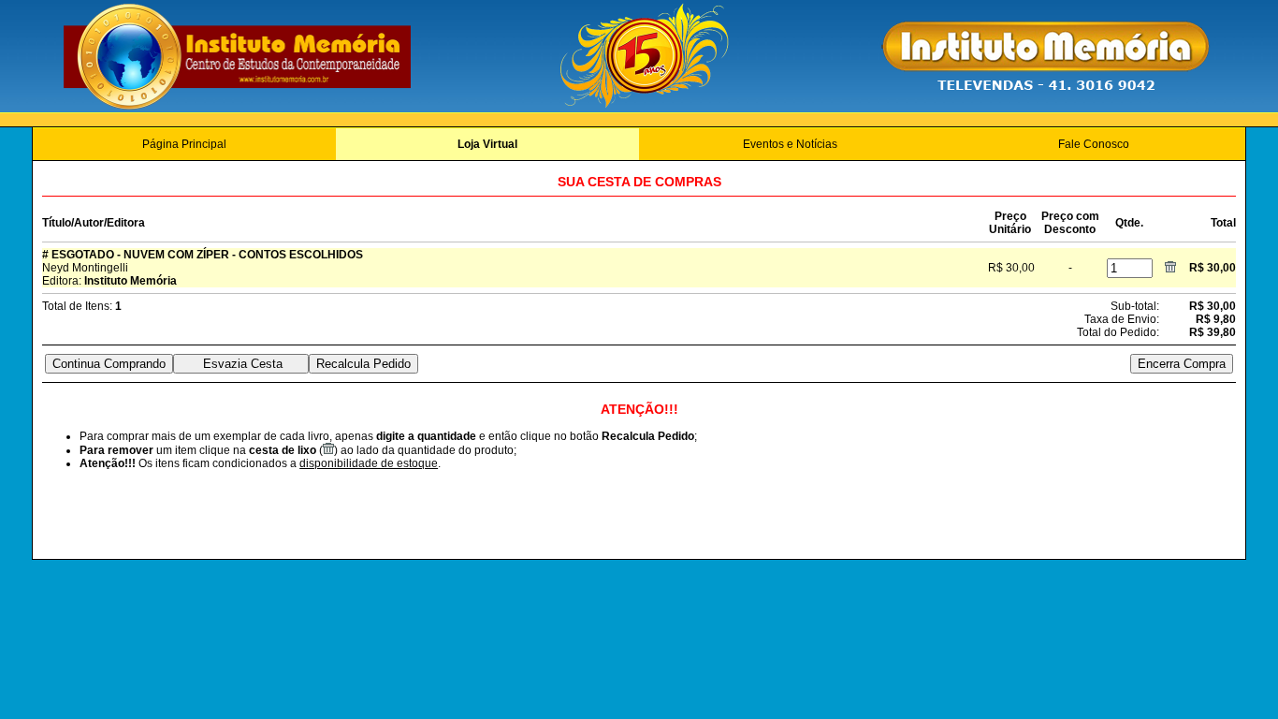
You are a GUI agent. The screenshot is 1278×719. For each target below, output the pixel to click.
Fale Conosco (1093, 144)
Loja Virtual (487, 144)
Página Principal (184, 144)
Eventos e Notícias (790, 144)
